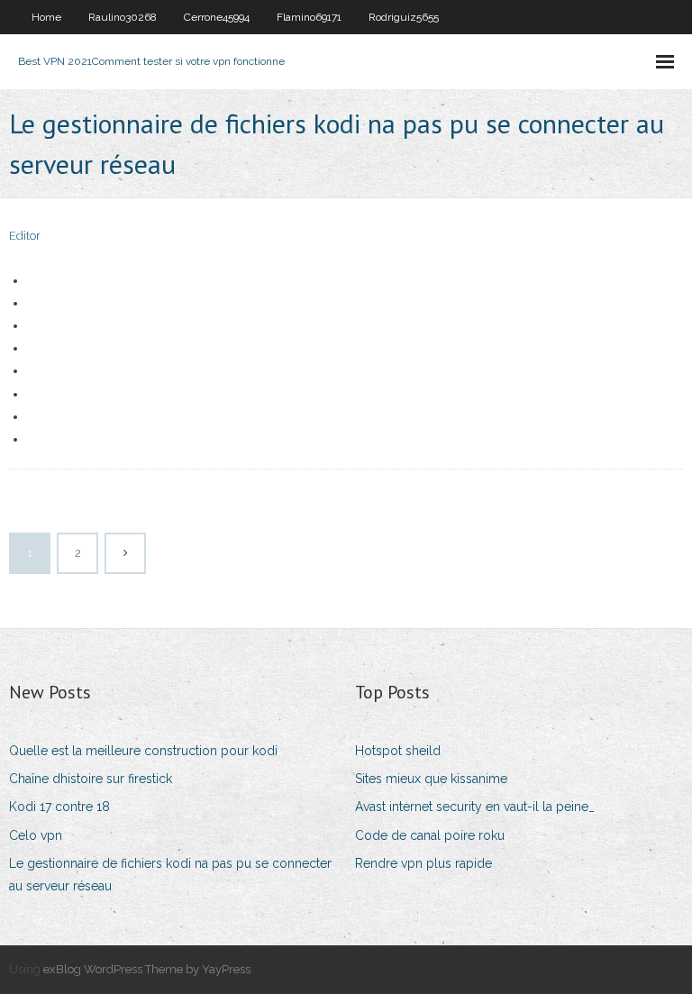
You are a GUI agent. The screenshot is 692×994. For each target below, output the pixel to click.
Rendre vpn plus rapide (423, 863)
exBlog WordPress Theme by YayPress (146, 969)
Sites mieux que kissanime (431, 778)
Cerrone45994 (217, 17)
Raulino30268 (122, 17)
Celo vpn (35, 835)
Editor (25, 235)
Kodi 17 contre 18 (59, 806)
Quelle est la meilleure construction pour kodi (143, 750)
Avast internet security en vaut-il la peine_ (475, 806)
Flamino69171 (309, 17)
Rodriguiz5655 (404, 17)
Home (46, 17)
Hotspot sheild (398, 750)
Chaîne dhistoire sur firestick (90, 778)
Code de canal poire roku (430, 835)
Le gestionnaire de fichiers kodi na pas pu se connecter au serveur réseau (170, 874)
